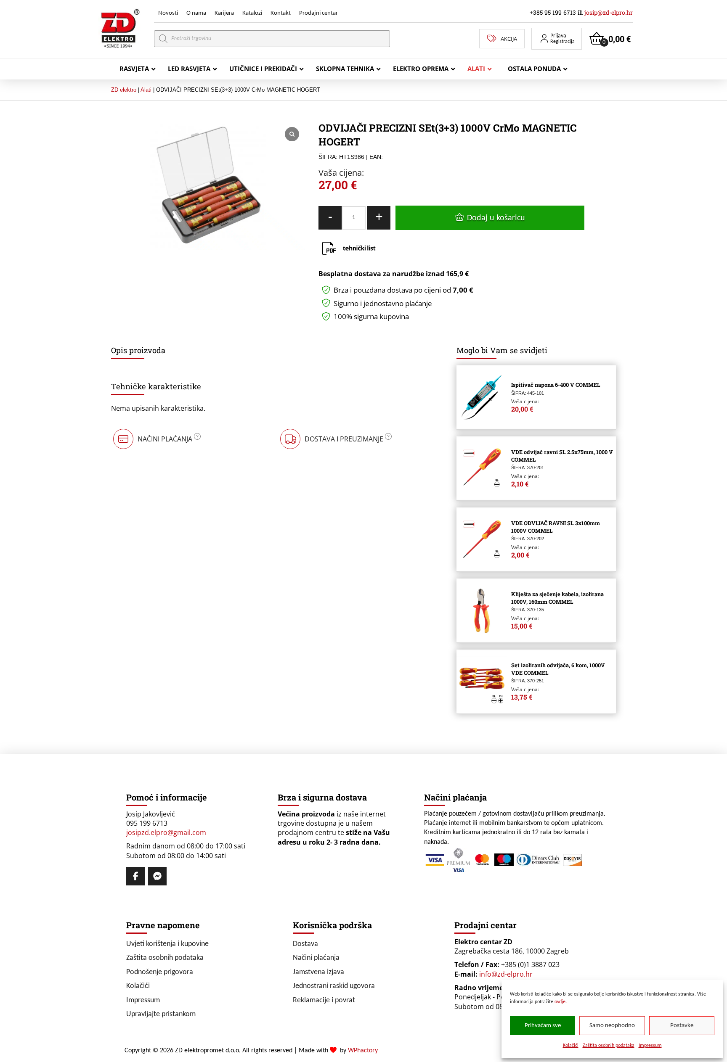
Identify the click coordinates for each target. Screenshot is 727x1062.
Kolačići (570, 1045)
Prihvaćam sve (543, 1025)
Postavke (681, 1025)
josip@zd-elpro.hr (608, 12)
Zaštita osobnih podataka (608, 1045)
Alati (146, 90)
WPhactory (363, 1050)
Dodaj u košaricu (496, 218)
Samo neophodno (612, 1025)
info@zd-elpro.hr (506, 974)
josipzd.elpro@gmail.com (166, 832)
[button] (556, 39)
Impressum (650, 1045)
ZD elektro (123, 90)
